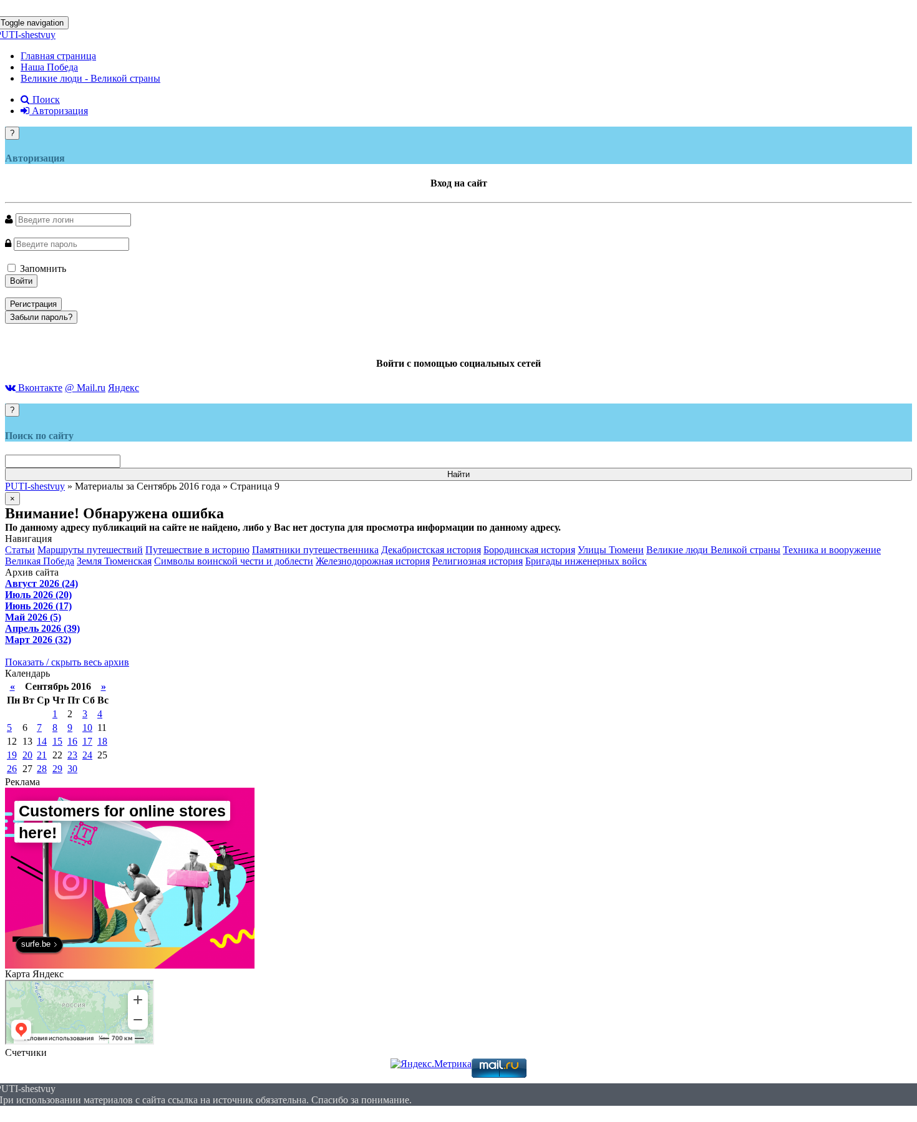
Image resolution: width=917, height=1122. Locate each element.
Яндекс (123, 387)
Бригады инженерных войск (586, 561)
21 (42, 755)
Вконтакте (39, 387)
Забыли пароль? (41, 317)
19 (12, 755)
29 (57, 768)
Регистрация (33, 304)
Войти (21, 281)
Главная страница (58, 56)
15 (57, 741)
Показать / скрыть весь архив (67, 662)
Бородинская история (529, 549)
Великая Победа (39, 561)
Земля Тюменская (114, 561)
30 (72, 768)
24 (87, 755)
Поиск (45, 99)
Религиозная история (477, 561)
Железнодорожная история (373, 561)
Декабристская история (431, 549)
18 (102, 741)
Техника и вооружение (832, 549)
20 (27, 755)
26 (12, 768)
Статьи (20, 549)
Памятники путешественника (315, 549)
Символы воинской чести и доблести (233, 561)
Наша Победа (49, 67)
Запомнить (41, 268)
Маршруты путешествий (90, 549)
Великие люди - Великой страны (90, 78)
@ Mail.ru (85, 387)
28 (42, 768)
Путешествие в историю (197, 549)
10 (87, 727)
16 (72, 741)
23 (72, 755)
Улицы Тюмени (611, 549)
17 (87, 741)
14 (42, 741)
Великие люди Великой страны (713, 549)
